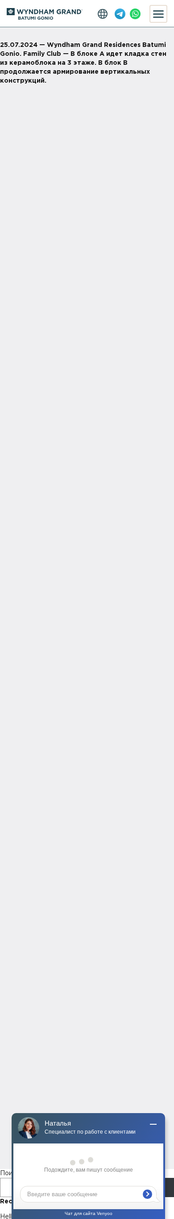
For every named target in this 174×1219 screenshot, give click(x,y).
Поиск (10, 1173)
